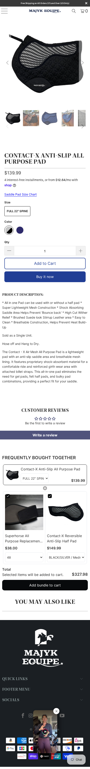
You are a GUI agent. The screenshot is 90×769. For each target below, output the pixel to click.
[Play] (44, 62)
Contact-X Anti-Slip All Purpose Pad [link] (50, 469)
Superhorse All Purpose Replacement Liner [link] (23, 539)
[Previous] (7, 62)
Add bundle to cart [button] (45, 585)
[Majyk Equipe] (45, 11)
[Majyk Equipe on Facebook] (23, 716)
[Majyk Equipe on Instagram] (31, 716)
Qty (6, 242)
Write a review (45, 435)
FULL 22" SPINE (17, 211)
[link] (12, 474)
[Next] (82, 62)
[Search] (74, 11)
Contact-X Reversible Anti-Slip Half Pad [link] (64, 538)
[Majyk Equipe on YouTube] (62, 716)
